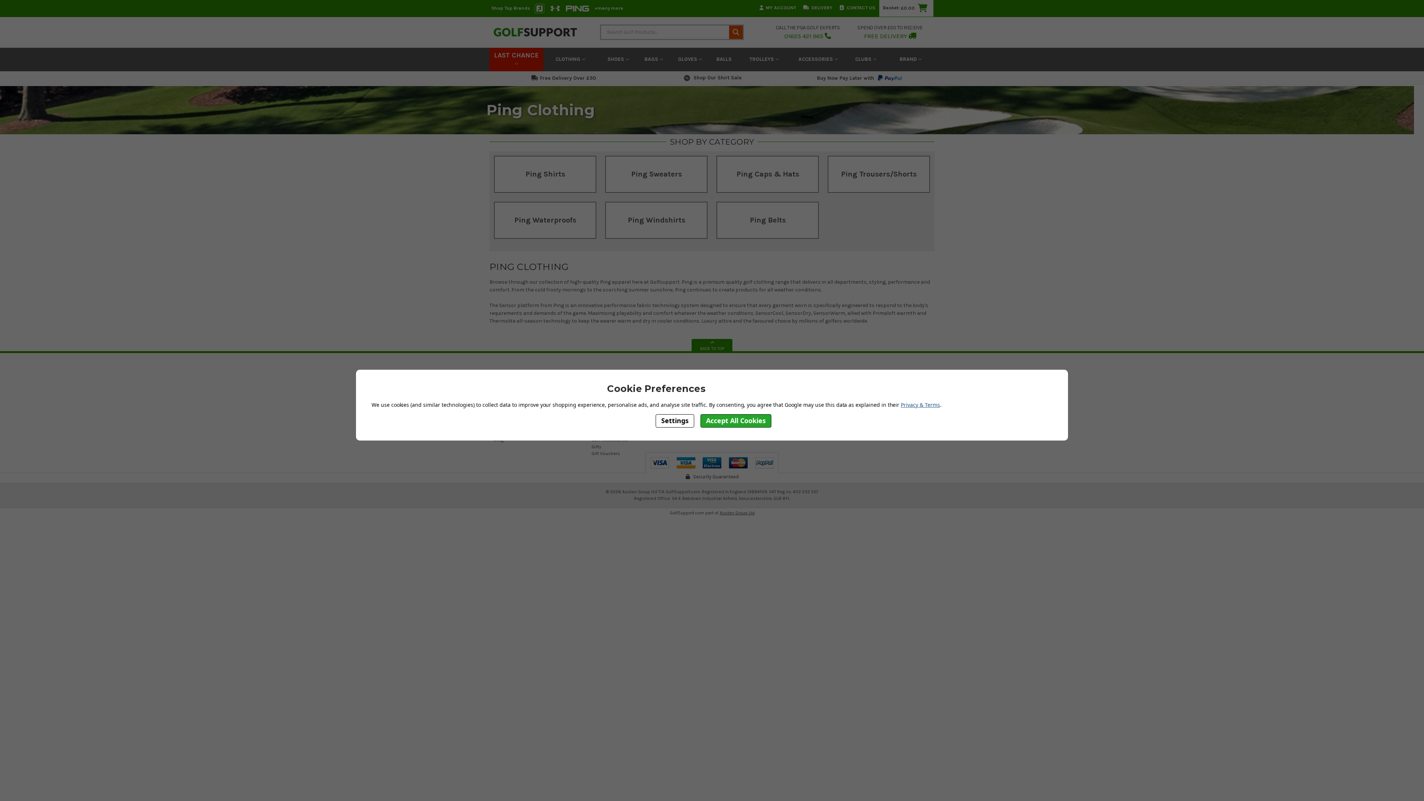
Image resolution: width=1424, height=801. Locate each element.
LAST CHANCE (516, 55)
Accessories (816, 59)
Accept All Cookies (736, 420)
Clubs (864, 59)
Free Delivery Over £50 (568, 78)
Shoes (616, 59)
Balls (724, 59)
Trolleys (762, 59)
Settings (675, 420)
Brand (909, 59)
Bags (652, 59)
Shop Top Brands (510, 8)
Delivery (822, 7)
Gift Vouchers (605, 453)
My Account (781, 7)
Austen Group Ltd (737, 512)
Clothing (569, 59)
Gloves (688, 59)
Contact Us (861, 7)
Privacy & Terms (920, 404)
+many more (608, 8)
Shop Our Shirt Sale (717, 78)
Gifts (596, 446)
